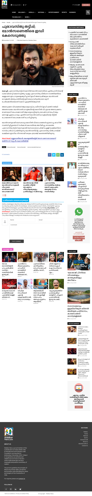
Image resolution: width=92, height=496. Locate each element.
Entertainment (54, 12)
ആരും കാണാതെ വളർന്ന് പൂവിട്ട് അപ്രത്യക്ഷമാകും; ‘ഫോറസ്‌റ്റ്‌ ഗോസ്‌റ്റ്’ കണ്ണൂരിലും (78, 69)
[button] (88, 12)
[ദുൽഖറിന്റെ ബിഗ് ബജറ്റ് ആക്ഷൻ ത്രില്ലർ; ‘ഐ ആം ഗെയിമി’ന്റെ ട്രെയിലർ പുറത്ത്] (71, 351)
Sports (64, 12)
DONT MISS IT (73, 94)
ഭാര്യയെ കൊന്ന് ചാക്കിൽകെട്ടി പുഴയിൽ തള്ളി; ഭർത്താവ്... (8, 294)
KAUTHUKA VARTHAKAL (76, 27)
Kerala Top (35, 272)
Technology (16, 17)
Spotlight (71, 269)
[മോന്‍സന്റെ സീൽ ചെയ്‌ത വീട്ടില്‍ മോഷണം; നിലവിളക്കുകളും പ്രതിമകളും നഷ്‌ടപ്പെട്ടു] (33, 174)
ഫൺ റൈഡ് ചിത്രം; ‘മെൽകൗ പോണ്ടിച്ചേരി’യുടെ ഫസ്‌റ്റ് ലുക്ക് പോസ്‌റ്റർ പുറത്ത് (83, 330)
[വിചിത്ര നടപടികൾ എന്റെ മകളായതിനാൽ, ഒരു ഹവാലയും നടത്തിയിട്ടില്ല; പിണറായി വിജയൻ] (25, 284)
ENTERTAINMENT (74, 323)
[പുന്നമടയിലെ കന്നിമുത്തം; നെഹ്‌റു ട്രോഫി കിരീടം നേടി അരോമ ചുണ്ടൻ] (40, 257)
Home (14, 12)
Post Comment (16, 241)
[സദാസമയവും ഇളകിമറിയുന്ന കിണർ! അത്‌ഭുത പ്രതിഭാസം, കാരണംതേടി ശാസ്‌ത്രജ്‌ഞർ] (78, 295)
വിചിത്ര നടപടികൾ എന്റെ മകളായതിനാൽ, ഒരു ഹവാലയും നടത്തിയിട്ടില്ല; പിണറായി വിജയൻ (83, 128)
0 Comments (6, 154)
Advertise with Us (83, 444)
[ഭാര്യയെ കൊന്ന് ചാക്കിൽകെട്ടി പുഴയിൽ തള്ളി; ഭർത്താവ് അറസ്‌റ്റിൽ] (9, 284)
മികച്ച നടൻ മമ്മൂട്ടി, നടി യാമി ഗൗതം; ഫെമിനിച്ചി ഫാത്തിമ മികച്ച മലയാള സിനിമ (84, 361)
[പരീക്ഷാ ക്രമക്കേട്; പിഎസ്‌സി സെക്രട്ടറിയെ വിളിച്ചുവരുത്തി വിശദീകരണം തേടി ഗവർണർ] (71, 184)
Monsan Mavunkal (11, 147)
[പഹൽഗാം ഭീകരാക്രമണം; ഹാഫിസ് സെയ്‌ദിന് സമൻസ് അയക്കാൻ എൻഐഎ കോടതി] (25, 257)
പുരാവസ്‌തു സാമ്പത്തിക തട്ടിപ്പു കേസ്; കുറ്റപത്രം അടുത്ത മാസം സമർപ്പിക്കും (52, 187)
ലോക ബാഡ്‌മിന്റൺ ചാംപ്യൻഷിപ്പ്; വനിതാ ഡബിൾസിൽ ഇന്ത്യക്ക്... (7, 269)
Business (72, 12)
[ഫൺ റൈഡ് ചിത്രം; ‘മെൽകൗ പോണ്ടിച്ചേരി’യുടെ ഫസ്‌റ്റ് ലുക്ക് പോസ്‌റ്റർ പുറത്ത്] (71, 329)
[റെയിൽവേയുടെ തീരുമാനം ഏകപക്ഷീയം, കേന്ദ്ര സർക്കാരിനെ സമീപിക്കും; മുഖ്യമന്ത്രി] (71, 165)
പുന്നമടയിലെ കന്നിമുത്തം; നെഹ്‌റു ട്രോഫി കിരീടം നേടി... (39, 267)
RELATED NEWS (7, 163)
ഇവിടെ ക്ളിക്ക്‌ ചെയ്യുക (80, 238)
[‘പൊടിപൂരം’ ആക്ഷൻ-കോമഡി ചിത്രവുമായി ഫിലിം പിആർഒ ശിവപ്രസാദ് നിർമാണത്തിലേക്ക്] (71, 372)
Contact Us (21, 479)
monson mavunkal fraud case (34, 147)
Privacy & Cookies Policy (22, 493)
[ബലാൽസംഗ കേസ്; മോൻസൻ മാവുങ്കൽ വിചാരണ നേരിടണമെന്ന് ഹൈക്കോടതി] (11, 174)
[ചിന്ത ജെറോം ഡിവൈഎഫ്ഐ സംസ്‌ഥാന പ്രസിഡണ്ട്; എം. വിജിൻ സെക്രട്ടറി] (56, 257)
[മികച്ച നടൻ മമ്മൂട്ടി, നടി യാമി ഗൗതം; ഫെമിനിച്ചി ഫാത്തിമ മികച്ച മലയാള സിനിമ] (71, 361)
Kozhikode (35, 303)
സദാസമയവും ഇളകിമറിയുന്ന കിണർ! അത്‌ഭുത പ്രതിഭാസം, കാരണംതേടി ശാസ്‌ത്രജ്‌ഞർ (77, 56)
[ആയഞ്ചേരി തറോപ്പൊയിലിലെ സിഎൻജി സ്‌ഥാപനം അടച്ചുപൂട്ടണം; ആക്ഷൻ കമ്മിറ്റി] (40, 284)
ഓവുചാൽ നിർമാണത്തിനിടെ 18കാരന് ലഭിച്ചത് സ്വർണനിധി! (77, 45)
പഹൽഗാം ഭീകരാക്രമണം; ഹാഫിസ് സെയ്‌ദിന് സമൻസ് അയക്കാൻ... (24, 269)
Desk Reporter (24, 40)
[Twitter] (79, 5)
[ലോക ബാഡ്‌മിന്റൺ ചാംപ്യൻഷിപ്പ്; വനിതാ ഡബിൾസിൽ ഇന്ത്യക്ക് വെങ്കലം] (9, 257)
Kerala (31, 12)
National (41, 12)
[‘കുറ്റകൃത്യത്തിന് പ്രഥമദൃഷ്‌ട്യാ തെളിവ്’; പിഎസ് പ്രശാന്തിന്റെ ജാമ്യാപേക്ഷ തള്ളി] (56, 284)
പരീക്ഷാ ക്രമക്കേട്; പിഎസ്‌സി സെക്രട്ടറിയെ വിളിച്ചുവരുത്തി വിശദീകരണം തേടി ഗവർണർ (83, 191)
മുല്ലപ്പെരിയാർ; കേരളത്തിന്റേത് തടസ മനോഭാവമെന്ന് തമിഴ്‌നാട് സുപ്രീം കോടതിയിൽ (29, 139)
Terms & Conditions (10, 493)
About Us (85, 442)
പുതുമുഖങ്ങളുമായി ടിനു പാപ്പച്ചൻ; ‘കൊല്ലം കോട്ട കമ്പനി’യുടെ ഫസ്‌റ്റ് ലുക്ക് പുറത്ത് (84, 341)
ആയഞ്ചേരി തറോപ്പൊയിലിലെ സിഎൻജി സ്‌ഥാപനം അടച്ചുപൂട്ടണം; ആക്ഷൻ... (39, 296)
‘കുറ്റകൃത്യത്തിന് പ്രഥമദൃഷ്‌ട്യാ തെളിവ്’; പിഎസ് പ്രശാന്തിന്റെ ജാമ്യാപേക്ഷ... (56, 295)
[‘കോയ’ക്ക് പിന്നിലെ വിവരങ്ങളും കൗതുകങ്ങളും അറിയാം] (78, 262)
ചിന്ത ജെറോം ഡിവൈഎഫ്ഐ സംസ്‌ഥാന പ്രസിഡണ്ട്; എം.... (55, 268)
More (27, 17)
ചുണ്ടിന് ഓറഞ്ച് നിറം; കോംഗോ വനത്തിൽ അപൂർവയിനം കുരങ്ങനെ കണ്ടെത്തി (79, 35)
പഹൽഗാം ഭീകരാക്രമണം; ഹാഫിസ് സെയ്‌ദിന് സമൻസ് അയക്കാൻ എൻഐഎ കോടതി (84, 105)
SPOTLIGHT (72, 251)
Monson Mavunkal (21, 147)
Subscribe (86, 5)
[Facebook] (73, 5)
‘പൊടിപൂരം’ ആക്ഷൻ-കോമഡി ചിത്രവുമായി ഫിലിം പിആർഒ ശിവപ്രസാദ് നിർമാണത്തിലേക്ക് (83, 373)
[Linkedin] (77, 5)
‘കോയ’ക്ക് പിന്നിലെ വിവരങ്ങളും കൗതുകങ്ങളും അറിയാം (76, 276)
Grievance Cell (84, 440)
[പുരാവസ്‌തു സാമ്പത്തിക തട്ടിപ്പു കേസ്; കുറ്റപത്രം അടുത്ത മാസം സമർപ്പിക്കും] (54, 174)
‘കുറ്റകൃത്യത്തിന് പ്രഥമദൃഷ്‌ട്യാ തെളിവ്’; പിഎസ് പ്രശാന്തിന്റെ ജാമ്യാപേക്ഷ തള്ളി (84, 150)
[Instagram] (75, 5)
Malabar (21, 12)
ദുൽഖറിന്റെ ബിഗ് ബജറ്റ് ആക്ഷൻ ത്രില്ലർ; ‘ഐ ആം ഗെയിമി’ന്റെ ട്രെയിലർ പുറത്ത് (84, 351)
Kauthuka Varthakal (74, 302)
